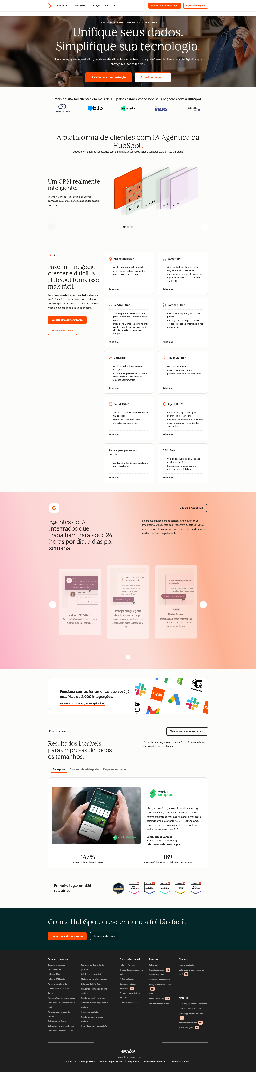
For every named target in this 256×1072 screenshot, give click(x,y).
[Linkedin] (137, 1042)
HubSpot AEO (54, 974)
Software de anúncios (57, 1021)
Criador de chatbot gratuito (93, 998)
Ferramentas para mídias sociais (62, 998)
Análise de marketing (90, 1012)
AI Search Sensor (127, 979)
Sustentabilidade (159, 999)
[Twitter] (128, 1042)
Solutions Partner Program (190, 1009)
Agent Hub (52, 993)
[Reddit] (145, 1042)
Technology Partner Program (191, 1016)
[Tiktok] (154, 1042)
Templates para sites (129, 1002)
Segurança (133, 1061)
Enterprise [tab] (59, 769)
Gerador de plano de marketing (128, 986)
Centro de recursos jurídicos (80, 1061)
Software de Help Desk (91, 984)
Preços (97, 5)
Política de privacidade (111, 1061)
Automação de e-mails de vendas (59, 1014)
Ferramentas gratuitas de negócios (131, 995)
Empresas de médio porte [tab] (84, 769)
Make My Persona (127, 965)
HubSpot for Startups (190, 1023)
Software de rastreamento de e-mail (62, 1005)
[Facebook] (102, 1042)
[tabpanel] (128, 822)
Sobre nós (153, 965)
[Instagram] (111, 1042)
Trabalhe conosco (159, 970)
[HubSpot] (50, 5)
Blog (151, 994)
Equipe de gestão (156, 975)
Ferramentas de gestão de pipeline (92, 967)
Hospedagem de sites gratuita (94, 1026)
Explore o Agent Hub (193, 507)
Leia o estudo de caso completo (164, 845)
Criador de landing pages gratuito (92, 1019)
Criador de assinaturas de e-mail (132, 972)
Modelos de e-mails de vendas (94, 979)
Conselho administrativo (159, 980)
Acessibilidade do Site (155, 1061)
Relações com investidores (160, 987)
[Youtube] (119, 1042)
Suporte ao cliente (186, 965)
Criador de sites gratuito (91, 974)
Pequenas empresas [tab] (114, 769)
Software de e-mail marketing (61, 1026)
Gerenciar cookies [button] (181, 1061)
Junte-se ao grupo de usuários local (191, 972)
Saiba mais (116, 289)
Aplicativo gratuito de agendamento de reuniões (59, 986)
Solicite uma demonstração (166, 5)
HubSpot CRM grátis (56, 979)
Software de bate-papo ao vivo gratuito (94, 1005)
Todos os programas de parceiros (193, 1004)
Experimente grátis (197, 5)
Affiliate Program (188, 1028)
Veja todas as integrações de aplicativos (82, 703)
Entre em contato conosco (160, 1003)
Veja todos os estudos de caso (189, 731)
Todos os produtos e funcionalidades (56, 967)
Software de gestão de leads (60, 1031)
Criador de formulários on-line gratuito (94, 991)
